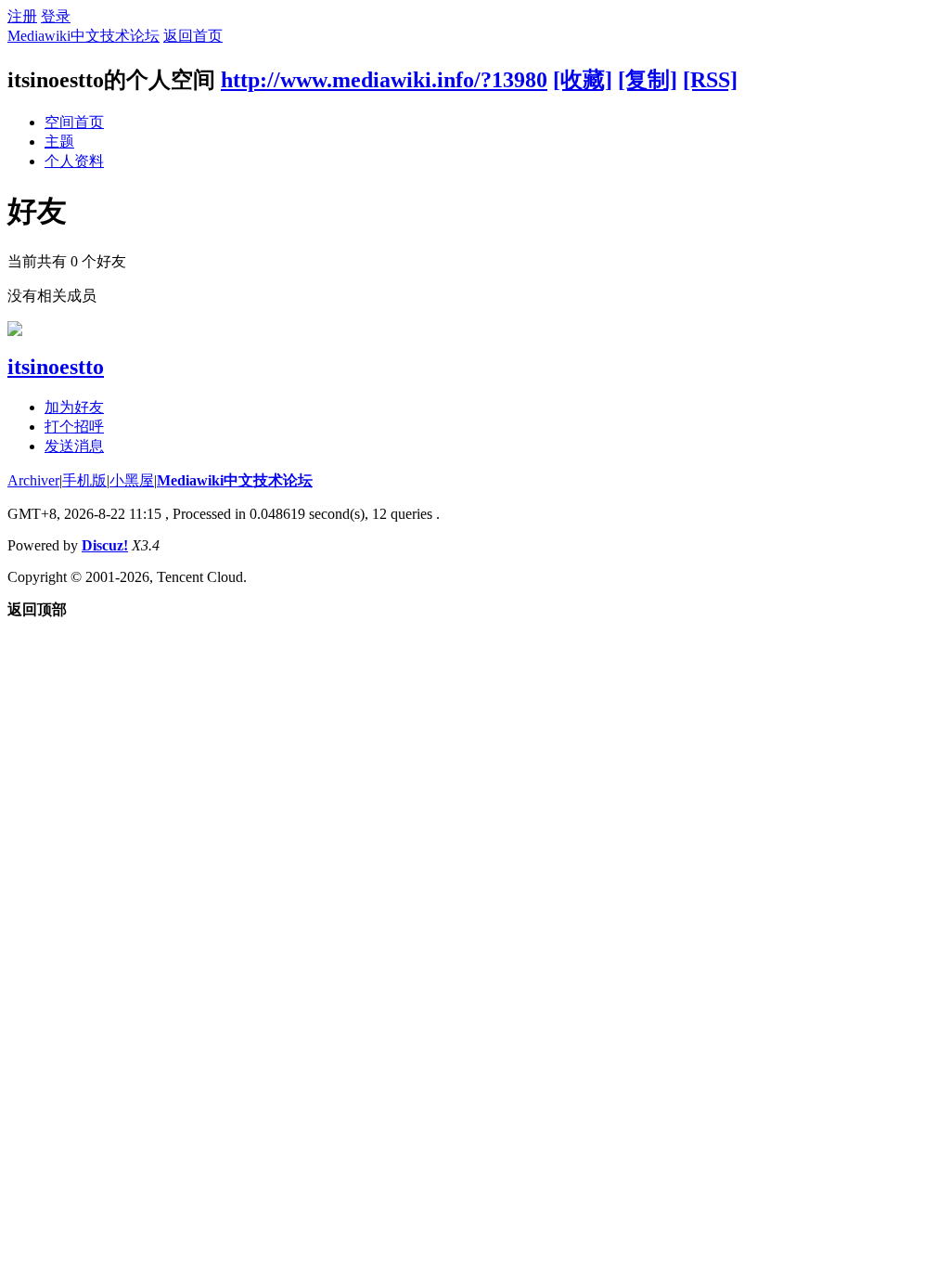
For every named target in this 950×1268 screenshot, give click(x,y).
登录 (56, 16)
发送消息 (74, 446)
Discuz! (105, 545)
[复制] (647, 80)
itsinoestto (55, 367)
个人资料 (74, 161)
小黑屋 (131, 480)
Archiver (33, 480)
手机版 (84, 480)
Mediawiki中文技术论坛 (83, 36)
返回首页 (193, 36)
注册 (22, 16)
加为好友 (74, 407)
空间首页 (74, 122)
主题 (59, 141)
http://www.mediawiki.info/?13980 (384, 80)
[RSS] (710, 80)
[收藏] (582, 80)
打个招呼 (74, 426)
